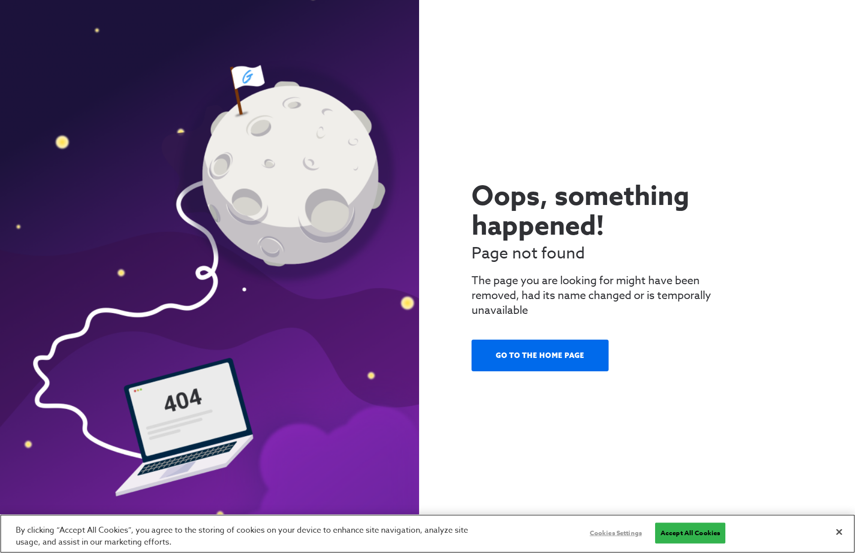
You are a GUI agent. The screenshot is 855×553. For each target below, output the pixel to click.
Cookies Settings (616, 532)
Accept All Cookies (690, 532)
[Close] (839, 532)
